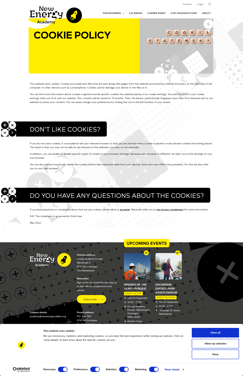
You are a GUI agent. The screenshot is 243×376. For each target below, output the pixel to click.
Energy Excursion (166, 297)
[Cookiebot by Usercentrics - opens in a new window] (21, 369)
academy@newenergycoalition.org (48, 316)
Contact (187, 4)
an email (125, 209)
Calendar (135, 13)
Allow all (215, 332)
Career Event (156, 13)
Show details (172, 369)
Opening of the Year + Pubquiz (135, 286)
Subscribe (90, 299)
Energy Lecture (133, 293)
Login (200, 4)
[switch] (95, 369)
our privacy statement (170, 209)
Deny (215, 354)
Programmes (112, 13)
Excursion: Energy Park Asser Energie (166, 288)
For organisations (184, 13)
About (206, 13)
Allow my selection (215, 343)
